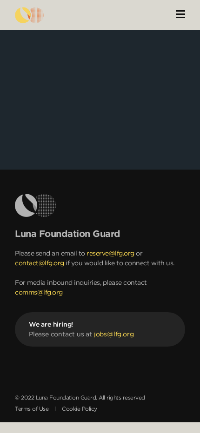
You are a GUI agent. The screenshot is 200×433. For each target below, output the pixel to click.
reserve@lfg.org (110, 253)
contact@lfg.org (39, 263)
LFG (29, 15)
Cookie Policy (79, 408)
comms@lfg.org (39, 292)
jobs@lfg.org (114, 334)
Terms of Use (31, 408)
